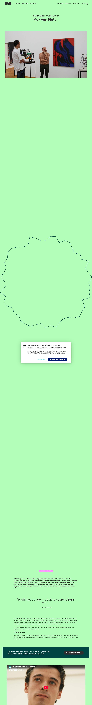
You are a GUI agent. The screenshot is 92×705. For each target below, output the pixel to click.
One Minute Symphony (46, 571)
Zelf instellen (41, 359)
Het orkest (33, 3)
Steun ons (68, 3)
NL (82, 3)
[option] (84, 4)
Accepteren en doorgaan (57, 359)
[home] (8, 3)
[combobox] (82, 4)
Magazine (25, 3)
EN (84, 3)
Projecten (76, 3)
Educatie (60, 3)
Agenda (17, 3)
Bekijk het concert (73, 653)
